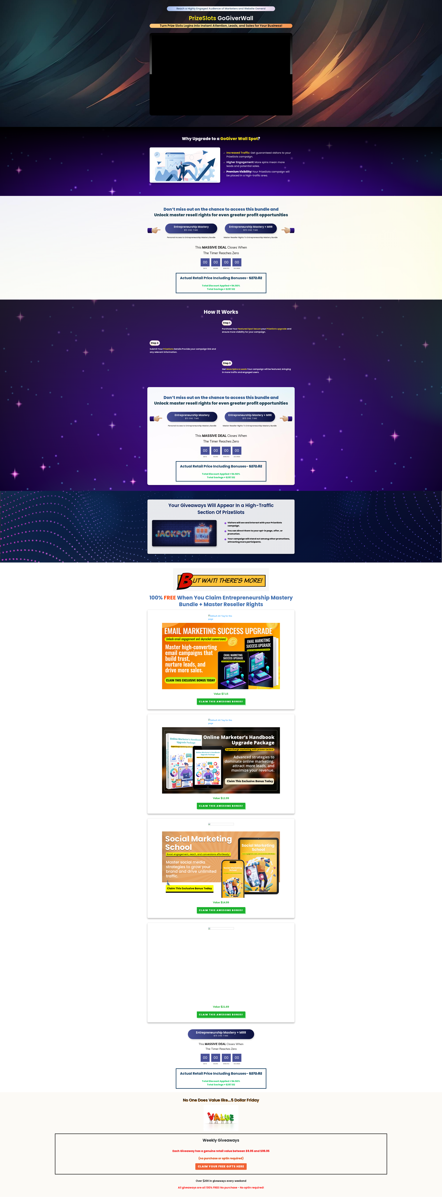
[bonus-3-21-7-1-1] (221, 826)
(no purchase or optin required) (221, 1158)
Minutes (226, 268)
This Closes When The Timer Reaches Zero (221, 250)
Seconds (237, 268)
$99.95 (264, 1151)
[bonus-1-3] (221, 617)
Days (205, 268)
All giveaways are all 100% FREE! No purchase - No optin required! (221, 1187)
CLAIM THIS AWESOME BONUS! (221, 701)
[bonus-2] (221, 722)
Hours (215, 268)
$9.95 (249, 1151)
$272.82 (255, 277)
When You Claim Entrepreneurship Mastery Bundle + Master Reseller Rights (235, 601)
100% (163, 597)
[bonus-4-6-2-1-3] (221, 930)
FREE (170, 597)
